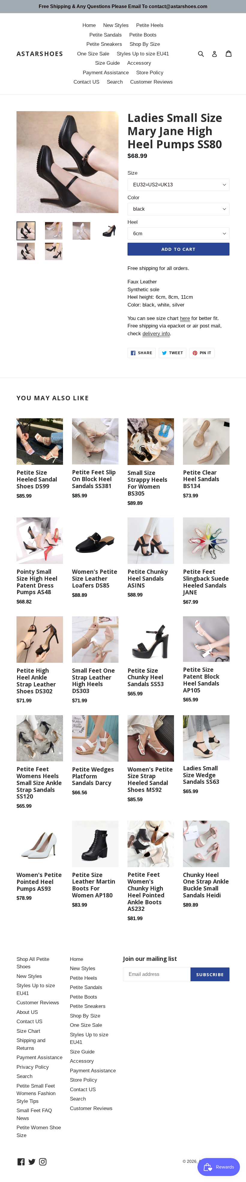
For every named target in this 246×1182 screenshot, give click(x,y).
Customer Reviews (151, 82)
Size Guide (107, 63)
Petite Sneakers (104, 44)
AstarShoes (39, 54)
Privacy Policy (32, 1067)
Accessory (139, 63)
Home (89, 25)
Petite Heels (150, 25)
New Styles (116, 25)
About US (27, 1012)
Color (134, 197)
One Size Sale (93, 54)
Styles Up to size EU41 (143, 54)
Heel (133, 222)
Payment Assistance (106, 73)
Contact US (86, 82)
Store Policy (150, 73)
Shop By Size (145, 44)
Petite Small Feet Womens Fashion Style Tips (36, 1093)
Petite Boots (143, 35)
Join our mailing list (150, 958)
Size (132, 173)
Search (115, 82)
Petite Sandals (105, 35)
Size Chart (28, 1031)
